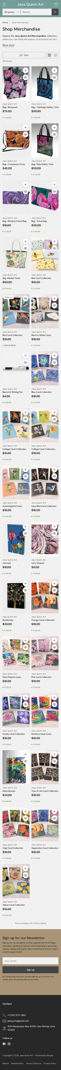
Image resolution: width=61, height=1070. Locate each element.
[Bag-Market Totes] (16, 254)
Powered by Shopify (44, 1055)
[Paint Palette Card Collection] (16, 653)
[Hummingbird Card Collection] (16, 482)
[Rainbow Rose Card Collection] (44, 710)
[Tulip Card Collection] (16, 824)
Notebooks (8, 620)
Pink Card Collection (41, 677)
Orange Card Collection (43, 620)
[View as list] (55, 55)
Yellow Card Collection (14, 905)
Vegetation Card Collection (44, 848)
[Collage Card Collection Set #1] (16, 425)
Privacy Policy (50, 1063)
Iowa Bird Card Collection (43, 506)
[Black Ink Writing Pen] (16, 368)
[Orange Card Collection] (44, 596)
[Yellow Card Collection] (16, 881)
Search (6, 1063)
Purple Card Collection (14, 734)
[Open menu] (4, 4)
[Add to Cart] (25, 70)
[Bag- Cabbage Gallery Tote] (44, 83)
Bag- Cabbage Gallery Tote (44, 107)
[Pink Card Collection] (44, 653)
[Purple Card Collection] (16, 710)
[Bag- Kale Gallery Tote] (44, 140)
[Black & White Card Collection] (44, 311)
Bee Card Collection (41, 278)
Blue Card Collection (41, 392)
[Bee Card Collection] (44, 254)
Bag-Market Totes (11, 278)
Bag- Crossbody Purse (14, 164)
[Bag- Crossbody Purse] (16, 140)
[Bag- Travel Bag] (44, 197)
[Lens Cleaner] (44, 539)
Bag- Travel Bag (39, 221)
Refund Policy (17, 1063)
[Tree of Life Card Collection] (44, 767)
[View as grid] (49, 55)
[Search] (55, 12)
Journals (7, 563)
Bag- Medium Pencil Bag (15, 221)
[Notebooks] (16, 596)
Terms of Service (33, 1063)
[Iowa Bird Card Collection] (44, 482)
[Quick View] (25, 77)
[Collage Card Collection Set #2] (44, 425)
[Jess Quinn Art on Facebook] (4, 1044)
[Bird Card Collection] (16, 311)
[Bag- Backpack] (16, 83)
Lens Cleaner (37, 563)
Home (5, 22)
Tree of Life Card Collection (44, 791)
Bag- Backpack (10, 107)
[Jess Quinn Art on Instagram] (9, 1044)
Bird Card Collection (12, 335)
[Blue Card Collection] (44, 368)
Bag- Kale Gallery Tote (42, 164)
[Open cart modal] (56, 4)
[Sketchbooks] (16, 767)
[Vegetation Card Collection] (44, 824)
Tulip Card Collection (13, 848)
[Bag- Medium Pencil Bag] (16, 197)
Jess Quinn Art (26, 1055)
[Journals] (16, 539)
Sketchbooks (9, 791)
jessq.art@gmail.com (18, 1020)
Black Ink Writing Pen (13, 392)
